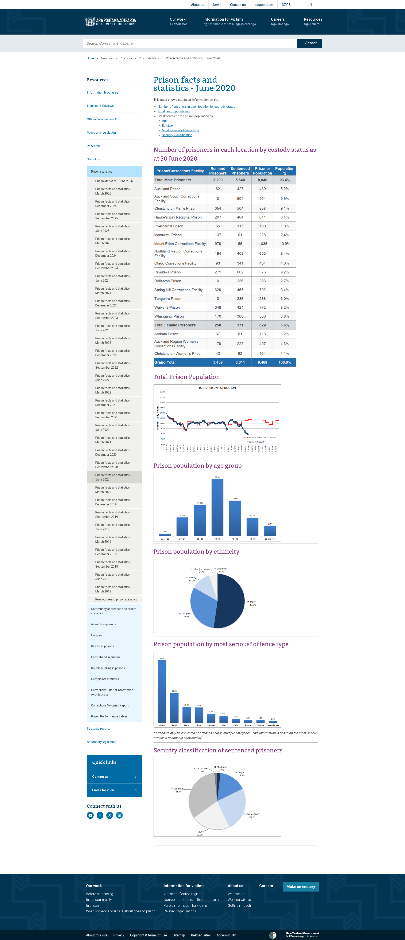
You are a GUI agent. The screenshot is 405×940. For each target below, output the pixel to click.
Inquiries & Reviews (100, 106)
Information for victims (184, 886)
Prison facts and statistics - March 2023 (113, 340)
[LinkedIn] (321, 5)
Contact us (238, 5)
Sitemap (179, 935)
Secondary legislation (101, 742)
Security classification (177, 135)
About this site (97, 935)
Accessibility (226, 935)
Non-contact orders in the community (191, 900)
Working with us (239, 900)
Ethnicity (168, 126)
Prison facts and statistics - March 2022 (113, 390)
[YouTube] (316, 5)
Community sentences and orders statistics (113, 611)
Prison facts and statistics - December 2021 (113, 403)
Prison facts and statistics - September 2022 (113, 365)
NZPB (286, 5)
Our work (94, 886)
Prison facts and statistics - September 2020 (113, 465)
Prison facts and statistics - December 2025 (113, 204)
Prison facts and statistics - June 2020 (113, 477)
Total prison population (174, 111)
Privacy (118, 935)
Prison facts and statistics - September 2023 (113, 316)
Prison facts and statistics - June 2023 (113, 328)
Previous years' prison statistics (116, 599)
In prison (92, 906)
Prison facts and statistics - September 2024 (113, 266)
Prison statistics (149, 58)
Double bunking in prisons (108, 668)
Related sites (201, 935)
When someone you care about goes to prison (120, 911)
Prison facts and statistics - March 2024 (113, 291)
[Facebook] (300, 5)
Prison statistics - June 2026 (114, 181)
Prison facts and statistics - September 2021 (113, 415)
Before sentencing (99, 894)
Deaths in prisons (102, 646)
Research (93, 146)
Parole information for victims (186, 906)
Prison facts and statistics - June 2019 (113, 527)
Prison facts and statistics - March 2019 (113, 539)
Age (164, 121)
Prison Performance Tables (109, 716)
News (217, 5)
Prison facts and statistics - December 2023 (113, 303)
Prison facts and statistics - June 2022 (113, 378)
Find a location (103, 790)
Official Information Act (103, 119)
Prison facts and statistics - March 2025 (113, 241)
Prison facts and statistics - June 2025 (113, 228)
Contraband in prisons (105, 657)
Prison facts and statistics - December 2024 (113, 253)
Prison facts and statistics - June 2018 (113, 577)
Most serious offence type (180, 130)
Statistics (126, 58)
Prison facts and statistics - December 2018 (113, 552)
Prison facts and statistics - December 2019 (113, 502)
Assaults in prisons (103, 624)
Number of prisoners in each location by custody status (196, 107)
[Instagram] (305, 5)
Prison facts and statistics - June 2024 (113, 278)
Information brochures (102, 92)
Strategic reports (98, 729)
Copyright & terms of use (148, 935)
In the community (99, 900)
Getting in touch (239, 906)
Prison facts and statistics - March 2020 (113, 490)
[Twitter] (311, 5)
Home (90, 58)
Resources (107, 58)
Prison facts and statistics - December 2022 (113, 353)
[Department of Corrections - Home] (122, 21)
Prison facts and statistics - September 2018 (113, 564)
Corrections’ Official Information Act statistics (112, 692)
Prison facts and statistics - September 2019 (113, 514)
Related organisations (180, 911)
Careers (266, 886)
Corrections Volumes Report (110, 705)
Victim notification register (183, 894)
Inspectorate (263, 5)
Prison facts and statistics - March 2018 (113, 589)
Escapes (96, 635)
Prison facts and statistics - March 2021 (113, 440)
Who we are (237, 894)
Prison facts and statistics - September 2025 (113, 216)
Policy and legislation (101, 132)
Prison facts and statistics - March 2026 (113, 191)
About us (197, 5)
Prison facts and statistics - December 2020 (113, 452)
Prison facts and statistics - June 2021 (113, 427)
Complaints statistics (105, 679)
